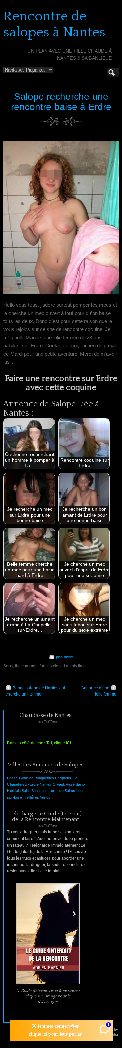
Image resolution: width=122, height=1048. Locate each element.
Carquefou (63, 778)
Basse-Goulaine (20, 778)
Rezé (70, 784)
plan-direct (64, 657)
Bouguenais (44, 778)
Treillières (31, 797)
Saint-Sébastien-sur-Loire (43, 791)
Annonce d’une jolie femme (98, 691)
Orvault (59, 784)
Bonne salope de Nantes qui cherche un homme (35, 691)
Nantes (46, 784)
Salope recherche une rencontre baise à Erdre (61, 101)
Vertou (45, 797)
